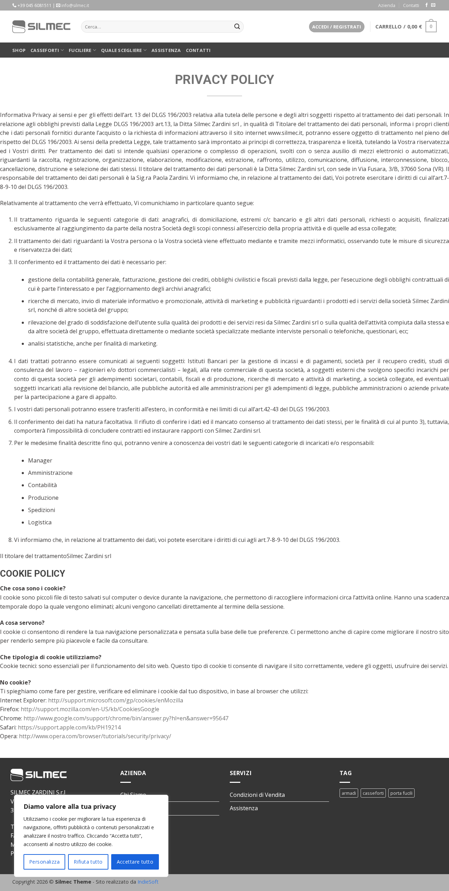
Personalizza (44, 861)
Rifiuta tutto (88, 861)
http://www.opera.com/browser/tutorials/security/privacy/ (95, 736)
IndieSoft (148, 881)
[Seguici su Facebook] (426, 5)
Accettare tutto (135, 861)
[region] (91, 836)
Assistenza (166, 50)
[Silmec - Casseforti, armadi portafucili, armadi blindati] (41, 26)
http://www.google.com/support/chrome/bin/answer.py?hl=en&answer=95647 (126, 718)
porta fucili (401, 793)
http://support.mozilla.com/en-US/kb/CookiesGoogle (90, 709)
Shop (19, 50)
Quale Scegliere (121, 50)
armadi (349, 793)
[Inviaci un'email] (433, 5)
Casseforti (45, 50)
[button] (336, 27)
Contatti (411, 5)
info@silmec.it (75, 5)
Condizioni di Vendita (257, 795)
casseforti (373, 793)
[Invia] (237, 27)
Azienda (386, 5)
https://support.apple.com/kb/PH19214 (69, 727)
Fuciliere (80, 50)
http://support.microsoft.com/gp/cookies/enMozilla (115, 700)
